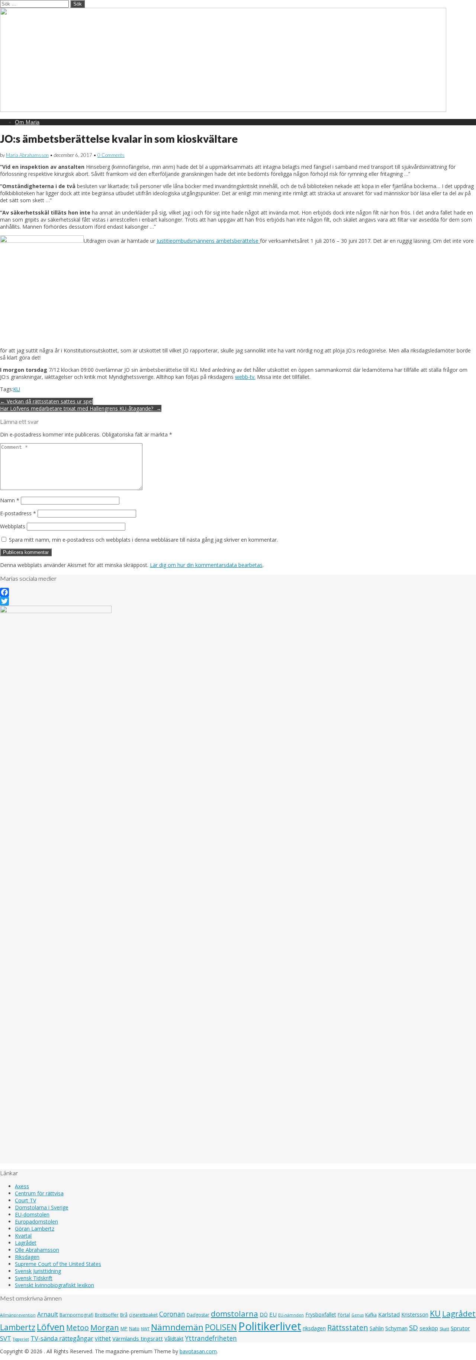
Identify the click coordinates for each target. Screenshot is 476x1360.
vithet (103, 1338)
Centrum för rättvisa (39, 1193)
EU (273, 1314)
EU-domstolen (32, 1214)
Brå (124, 1315)
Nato (134, 1328)
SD (413, 1327)
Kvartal (23, 1235)
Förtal (344, 1315)
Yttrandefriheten (211, 1338)
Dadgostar (198, 1315)
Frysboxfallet (320, 1314)
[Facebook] (238, 592)
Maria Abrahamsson (27, 155)
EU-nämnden (291, 1315)
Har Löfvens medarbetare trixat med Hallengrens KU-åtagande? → (80, 408)
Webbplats (12, 526)
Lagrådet (25, 1242)
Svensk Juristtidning (38, 1270)
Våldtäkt (174, 1338)
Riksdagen (27, 1256)
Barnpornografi (76, 1315)
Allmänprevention (18, 1315)
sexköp (428, 1328)
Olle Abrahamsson (37, 1249)
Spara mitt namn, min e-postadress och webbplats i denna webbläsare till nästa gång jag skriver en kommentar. (143, 539)
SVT (5, 1338)
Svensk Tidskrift (33, 1278)
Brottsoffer (107, 1315)
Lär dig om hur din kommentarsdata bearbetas (206, 564)
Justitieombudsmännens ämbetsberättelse (208, 240)
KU (16, 389)
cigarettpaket (143, 1315)
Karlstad (389, 1314)
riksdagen (314, 1328)
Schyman (396, 1328)
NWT (145, 1328)
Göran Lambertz (34, 1228)
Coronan (172, 1313)
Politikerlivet (269, 1326)
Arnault (47, 1314)
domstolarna (234, 1313)
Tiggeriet (21, 1339)
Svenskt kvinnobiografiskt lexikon (54, 1285)
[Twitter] (238, 601)
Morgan (104, 1327)
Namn (9, 500)
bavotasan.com (198, 1351)
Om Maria (27, 122)
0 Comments (111, 155)
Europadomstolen (36, 1221)
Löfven (51, 1327)
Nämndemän (177, 1327)
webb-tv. (245, 376)
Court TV (25, 1200)
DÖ (264, 1314)
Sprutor (460, 1328)
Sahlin (377, 1328)
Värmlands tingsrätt (137, 1338)
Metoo (77, 1327)
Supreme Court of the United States (58, 1263)
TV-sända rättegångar (61, 1338)
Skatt (444, 1328)
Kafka (371, 1315)
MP (124, 1328)
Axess (22, 1186)
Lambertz (17, 1327)
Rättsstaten (347, 1327)
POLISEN (221, 1327)
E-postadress (18, 513)
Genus (357, 1315)
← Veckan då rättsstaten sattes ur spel (46, 401)
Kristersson (414, 1314)
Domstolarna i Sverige (41, 1207)
